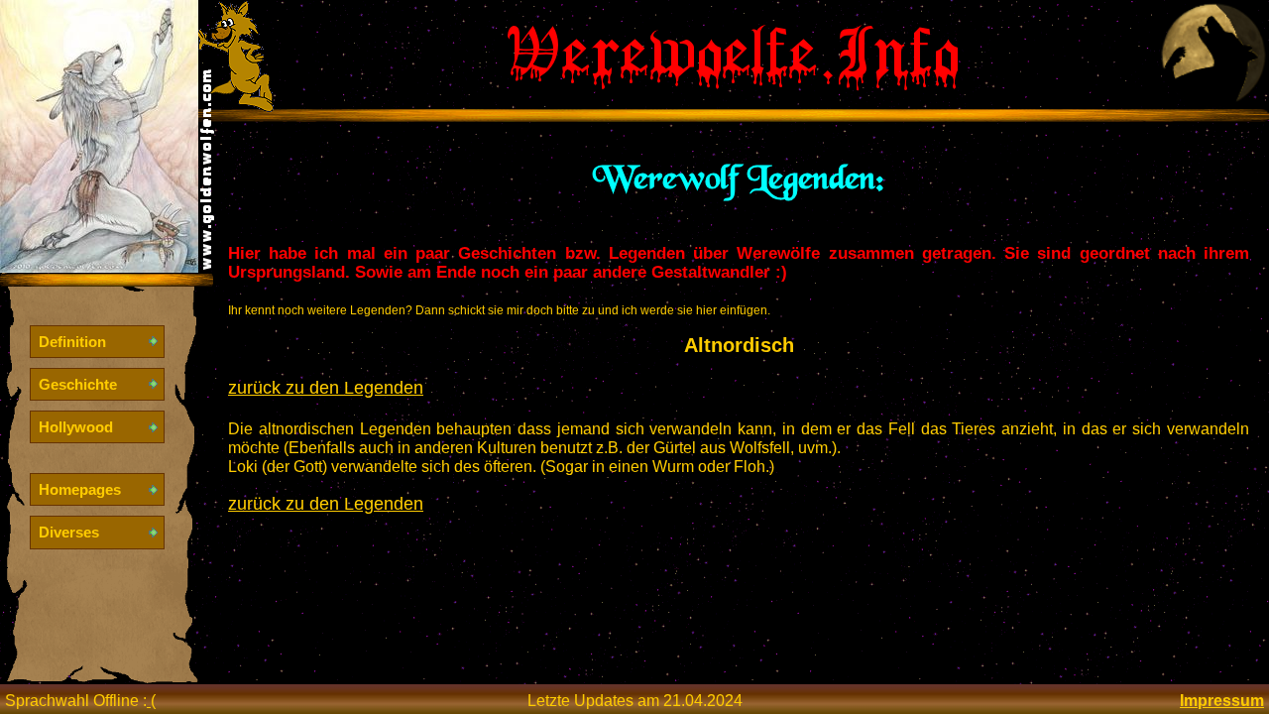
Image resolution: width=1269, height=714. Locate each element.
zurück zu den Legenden (325, 387)
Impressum (1222, 700)
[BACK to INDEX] (99, 267)
